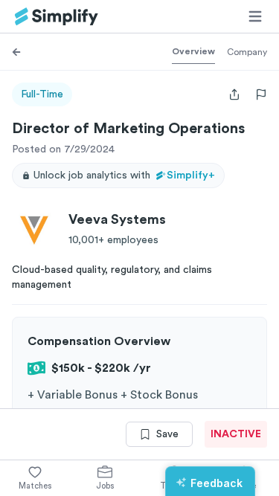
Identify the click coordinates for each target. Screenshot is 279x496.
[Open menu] (255, 16)
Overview (193, 51)
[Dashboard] (56, 16)
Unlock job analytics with (124, 175)
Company (247, 52)
